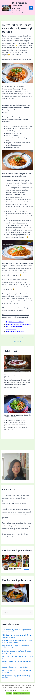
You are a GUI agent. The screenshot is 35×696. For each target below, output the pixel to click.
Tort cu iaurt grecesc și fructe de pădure (16, 376)
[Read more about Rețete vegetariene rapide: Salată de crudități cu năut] (17, 404)
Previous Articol (17, 338)
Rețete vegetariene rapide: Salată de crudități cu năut (17, 416)
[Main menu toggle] (31, 8)
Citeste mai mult (24, 693)
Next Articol (17, 341)
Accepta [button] (9, 693)
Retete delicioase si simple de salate (18, 324)
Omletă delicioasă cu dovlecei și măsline (15, 667)
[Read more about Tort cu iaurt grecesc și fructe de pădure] (17, 364)
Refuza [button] (16, 693)
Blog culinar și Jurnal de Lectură (19, 6)
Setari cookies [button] (25, 690)
